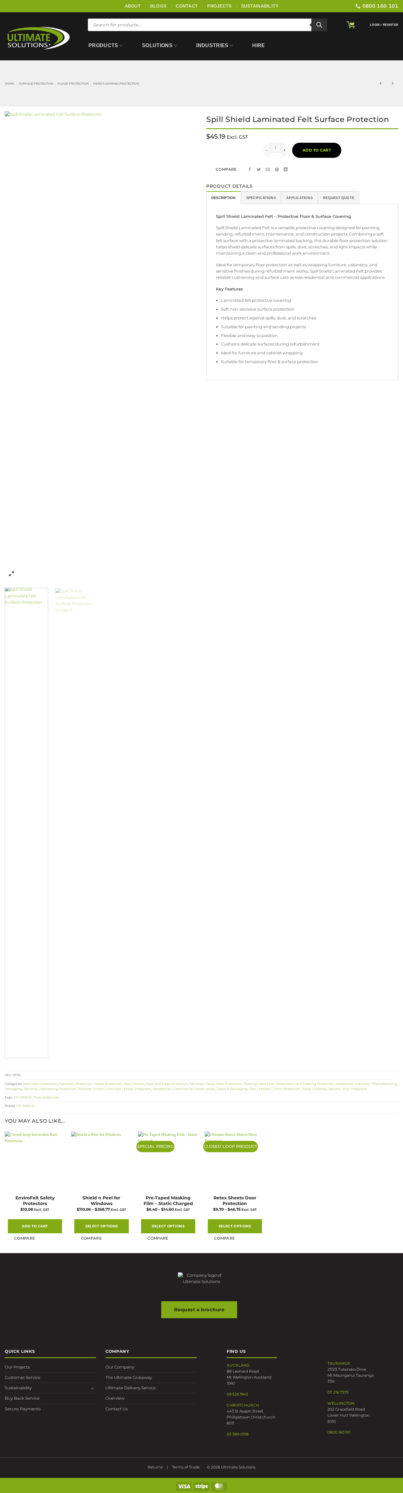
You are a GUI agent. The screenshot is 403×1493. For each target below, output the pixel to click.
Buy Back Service (22, 1398)
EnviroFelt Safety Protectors (34, 1200)
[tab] (223, 197)
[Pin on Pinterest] (277, 169)
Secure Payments (23, 1409)
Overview (114, 1398)
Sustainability (18, 1387)
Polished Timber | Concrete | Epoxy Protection (114, 1089)
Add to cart (317, 150)
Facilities (197, 1084)
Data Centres (133, 1084)
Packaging (13, 1089)
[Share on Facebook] (250, 169)
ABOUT (133, 5)
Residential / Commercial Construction (184, 1089)
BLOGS (158, 5)
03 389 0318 (238, 1434)
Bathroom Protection (40, 1084)
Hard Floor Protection (275, 1084)
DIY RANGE (23, 1097)
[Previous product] (393, 83)
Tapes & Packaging (232, 1089)
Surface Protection (36, 83)
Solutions (157, 45)
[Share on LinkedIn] (286, 169)
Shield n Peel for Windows (101, 1200)
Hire (258, 45)
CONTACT (187, 5)
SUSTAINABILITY (260, 5)
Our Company (119, 1367)
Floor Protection (73, 83)
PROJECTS (219, 5)
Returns (155, 1467)
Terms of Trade (186, 1467)
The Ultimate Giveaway (128, 1377)
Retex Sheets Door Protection (234, 1200)
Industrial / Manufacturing (376, 1084)
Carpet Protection (108, 1084)
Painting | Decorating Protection (50, 1089)
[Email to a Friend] (268, 169)
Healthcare (344, 1084)
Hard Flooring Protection (116, 83)
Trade (306, 1089)
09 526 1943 (237, 1394)
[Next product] (380, 83)
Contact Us (116, 1409)
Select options (101, 1226)
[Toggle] (92, 1388)
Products (103, 45)
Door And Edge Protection (167, 1084)
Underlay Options (326, 1089)
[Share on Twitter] (259, 169)
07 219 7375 (338, 1392)
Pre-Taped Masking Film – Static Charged (168, 1200)
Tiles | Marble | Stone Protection (274, 1089)
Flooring (250, 1084)
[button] (351, 25)
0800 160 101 (338, 1432)
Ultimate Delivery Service (130, 1387)
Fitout (210, 1084)
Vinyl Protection (354, 1089)
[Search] (319, 25)
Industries (212, 45)
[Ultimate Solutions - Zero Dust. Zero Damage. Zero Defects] (38, 38)
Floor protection (46, 1097)
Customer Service (22, 1377)
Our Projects (17, 1367)
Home (9, 83)
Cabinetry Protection (75, 1084)
